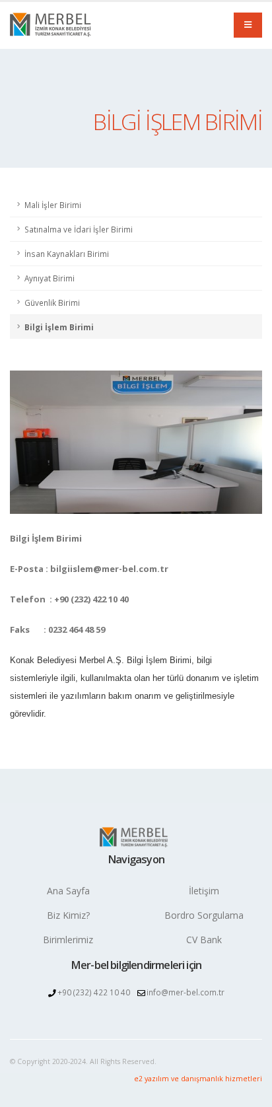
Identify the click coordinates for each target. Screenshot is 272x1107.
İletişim (204, 890)
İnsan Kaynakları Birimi (66, 253)
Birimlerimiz (68, 939)
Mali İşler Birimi (52, 204)
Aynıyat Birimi (49, 278)
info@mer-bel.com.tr (185, 992)
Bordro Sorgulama (204, 915)
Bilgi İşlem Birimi (59, 327)
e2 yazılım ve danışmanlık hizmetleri (198, 1078)
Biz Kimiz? (68, 915)
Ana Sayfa (68, 890)
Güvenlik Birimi (52, 302)
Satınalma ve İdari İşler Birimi (78, 229)
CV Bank (204, 939)
